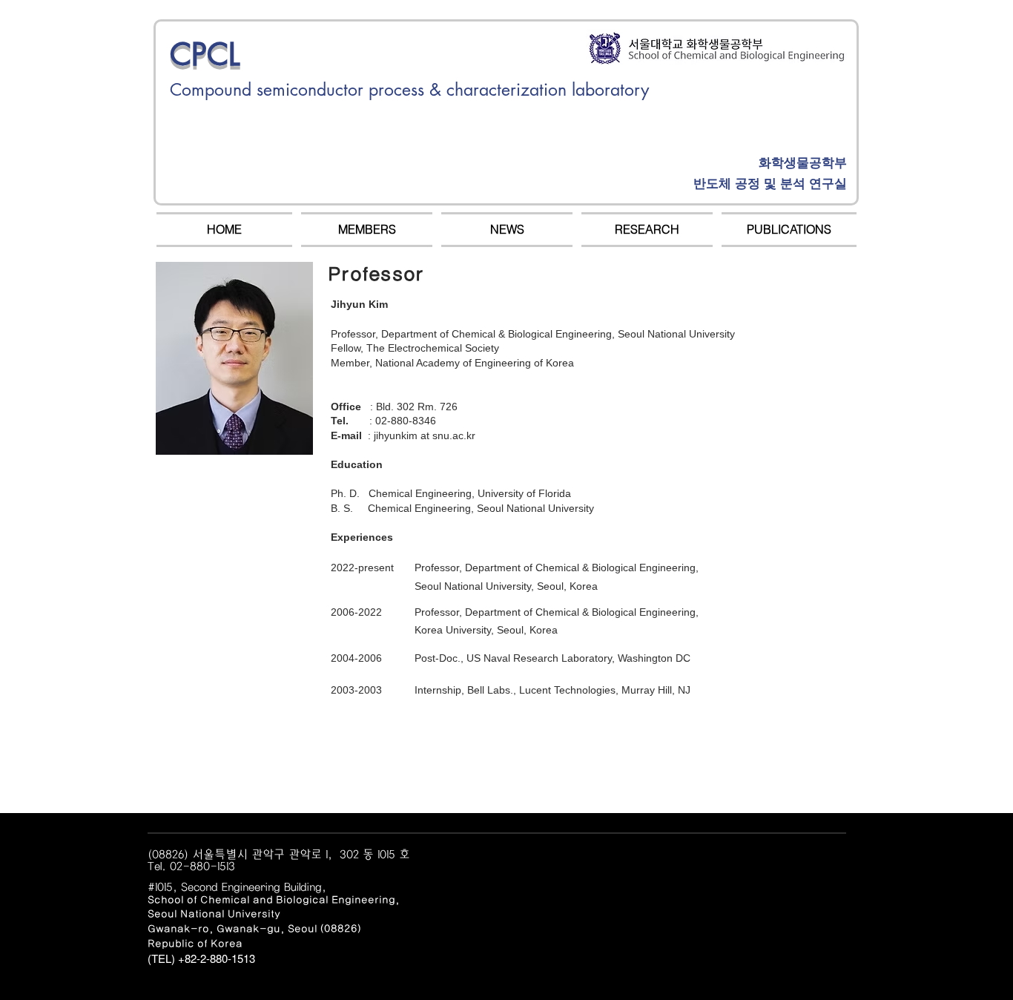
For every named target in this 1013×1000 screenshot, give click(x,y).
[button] (367, 229)
